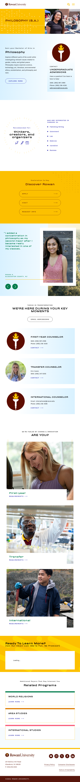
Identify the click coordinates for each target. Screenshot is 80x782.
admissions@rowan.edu (59, 88)
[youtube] (51, 756)
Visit (25, 203)
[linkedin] (73, 756)
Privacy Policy (49, 764)
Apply (25, 194)
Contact (35, 348)
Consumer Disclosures (66, 764)
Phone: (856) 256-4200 (58, 85)
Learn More (14, 702)
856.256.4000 (12, 767)
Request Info (29, 212)
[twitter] (62, 756)
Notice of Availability (67, 770)
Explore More (16, 81)
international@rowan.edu (45, 401)
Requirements (16, 496)
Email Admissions (40, 319)
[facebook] (67, 756)
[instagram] (56, 756)
